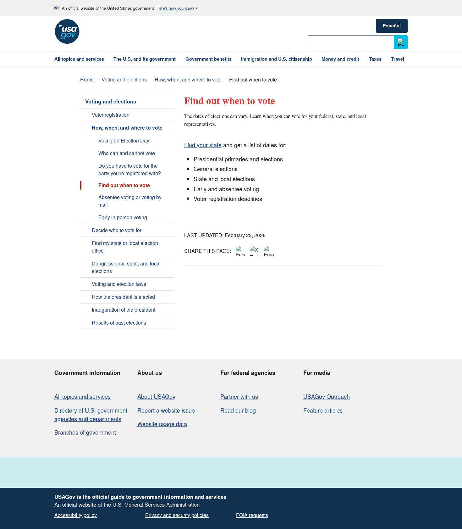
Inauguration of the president (123, 309)
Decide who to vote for (116, 230)
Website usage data (162, 424)
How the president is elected (123, 296)
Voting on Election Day (123, 140)
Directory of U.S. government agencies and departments (90, 414)
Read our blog (238, 410)
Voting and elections (110, 101)
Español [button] (392, 25)
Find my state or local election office (125, 246)
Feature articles (323, 410)
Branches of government (85, 432)
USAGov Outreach (326, 396)
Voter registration (110, 114)
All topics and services (82, 396)
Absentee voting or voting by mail (130, 200)
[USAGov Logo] (67, 31)
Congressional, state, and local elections (126, 267)
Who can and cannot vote (126, 153)
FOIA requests (252, 515)
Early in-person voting (122, 217)
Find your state (203, 145)
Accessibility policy (75, 515)
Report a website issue (166, 410)
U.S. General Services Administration (156, 504)
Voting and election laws (119, 283)
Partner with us (239, 396)
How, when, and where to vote (127, 127)
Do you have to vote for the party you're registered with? (129, 169)
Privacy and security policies (177, 515)
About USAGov (156, 396)
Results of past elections (119, 322)
